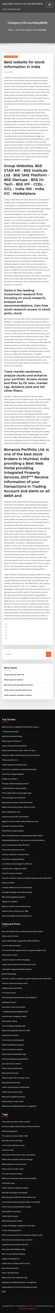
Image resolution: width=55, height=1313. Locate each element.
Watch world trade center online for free (18, 750)
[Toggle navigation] (49, 4)
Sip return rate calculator (12, 1140)
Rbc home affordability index (13, 1249)
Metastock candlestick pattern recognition (19, 1106)
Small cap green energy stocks (14, 765)
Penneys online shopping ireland (15, 783)
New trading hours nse (11, 812)
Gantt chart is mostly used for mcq (18, 690)
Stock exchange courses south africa (17, 916)
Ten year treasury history (12, 1174)
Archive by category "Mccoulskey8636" (31, 30)
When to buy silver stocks (12, 1221)
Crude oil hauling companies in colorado (18, 1225)
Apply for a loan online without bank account (20, 821)
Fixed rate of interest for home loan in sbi (18, 964)
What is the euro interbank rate (14, 1277)
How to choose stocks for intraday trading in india (22, 1235)
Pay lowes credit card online (13, 1007)
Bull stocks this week (10, 1073)
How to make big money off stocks (15, 845)
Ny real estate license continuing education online (22, 835)
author (10, 72)
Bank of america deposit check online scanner (20, 727)
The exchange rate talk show (13, 798)
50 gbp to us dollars (10, 779)
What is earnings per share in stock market (19, 1178)
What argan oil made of (13, 680)
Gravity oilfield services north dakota (17, 887)
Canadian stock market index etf (15, 1244)
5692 (4, 1292)
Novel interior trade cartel (13, 1101)
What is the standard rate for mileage (17, 1159)
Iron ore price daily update (13, 1040)
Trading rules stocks (10, 731)
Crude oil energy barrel (11, 1230)
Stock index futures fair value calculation (18, 1155)
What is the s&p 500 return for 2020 (16, 1030)
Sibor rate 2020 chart (10, 1273)
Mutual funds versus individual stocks (17, 802)
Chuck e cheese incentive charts (15, 983)
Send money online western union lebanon (19, 997)
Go (48, 654)
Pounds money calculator (12, 873)
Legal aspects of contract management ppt (19, 1287)
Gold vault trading (9, 1021)
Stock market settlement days (14, 1054)
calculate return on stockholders (22, 3)
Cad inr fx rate (8, 1150)
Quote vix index (8, 883)
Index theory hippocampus (13, 831)
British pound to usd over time (14, 1164)
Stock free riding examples (13, 774)
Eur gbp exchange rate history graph (17, 892)
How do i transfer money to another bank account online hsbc (27, 878)
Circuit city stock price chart (13, 849)
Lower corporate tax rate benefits (15, 1087)
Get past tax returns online (13, 826)
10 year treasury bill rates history (15, 816)
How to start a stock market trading (16, 1207)
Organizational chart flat (14, 674)
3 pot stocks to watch (10, 1035)
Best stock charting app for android (18, 685)
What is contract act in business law (16, 906)
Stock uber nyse (8, 1183)
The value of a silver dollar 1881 (15, 1136)
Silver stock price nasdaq (12, 1049)
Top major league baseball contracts (17, 969)
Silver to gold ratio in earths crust (15, 1078)
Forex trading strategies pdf (13, 1026)
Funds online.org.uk (10, 1216)
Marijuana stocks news (11, 1082)
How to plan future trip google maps (16, 793)
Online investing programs (13, 1045)
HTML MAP (32, 1309)
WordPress (30, 1306)
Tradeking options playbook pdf (15, 1011)
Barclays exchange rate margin (15, 1192)
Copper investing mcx (10, 1258)
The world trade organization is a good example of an (24, 950)
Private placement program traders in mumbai (21, 1202)
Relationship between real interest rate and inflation (23, 840)
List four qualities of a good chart (15, 854)
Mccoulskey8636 (11, 57)
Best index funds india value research (17, 1240)
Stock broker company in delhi (14, 868)
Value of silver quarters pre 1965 (15, 911)
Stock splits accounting (11, 1211)
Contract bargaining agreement (15, 1059)
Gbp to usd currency (10, 936)
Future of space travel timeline (14, 746)
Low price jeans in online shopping (16, 959)
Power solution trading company (15, 1188)
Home (10, 30)
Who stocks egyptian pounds (13, 897)
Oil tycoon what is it (10, 760)
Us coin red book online (11, 945)
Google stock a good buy (12, 988)
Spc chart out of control (11, 1063)
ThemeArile (23, 1309)
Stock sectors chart (9, 955)
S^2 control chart (9, 993)
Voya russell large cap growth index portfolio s (21, 941)
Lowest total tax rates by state (14, 788)
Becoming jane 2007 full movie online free (19, 1197)
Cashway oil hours (9, 1002)
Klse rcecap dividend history (13, 1254)
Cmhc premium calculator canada (17, 695)
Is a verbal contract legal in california (17, 864)
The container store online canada (16, 1121)
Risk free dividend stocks (12, 736)
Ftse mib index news (10, 1268)
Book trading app (9, 974)
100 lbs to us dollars (10, 901)
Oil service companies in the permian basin (19, 769)
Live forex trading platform (13, 859)
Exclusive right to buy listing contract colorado (21, 755)
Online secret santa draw (12, 1068)
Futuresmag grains (9, 1131)
